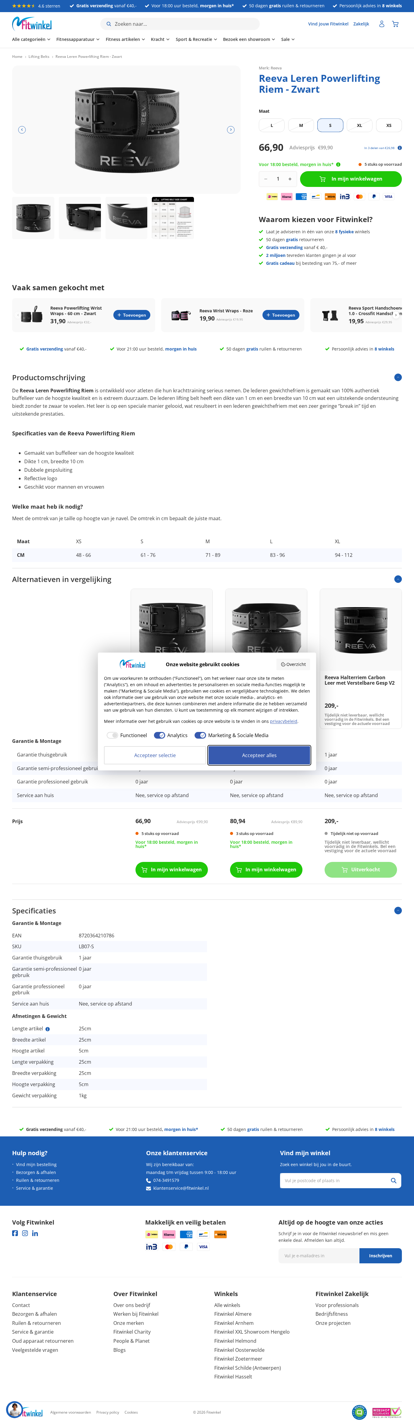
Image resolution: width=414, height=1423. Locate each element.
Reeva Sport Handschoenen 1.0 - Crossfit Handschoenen (378, 310)
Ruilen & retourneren (37, 1180)
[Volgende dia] (231, 130)
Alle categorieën (28, 39)
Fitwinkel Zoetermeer (238, 1358)
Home (17, 56)
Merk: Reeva (270, 68)
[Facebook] (15, 1233)
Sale (285, 39)
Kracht (158, 39)
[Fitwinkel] (27, 1412)
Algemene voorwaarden (70, 1412)
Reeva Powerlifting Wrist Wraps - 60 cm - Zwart (76, 310)
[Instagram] (25, 1233)
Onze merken (128, 1323)
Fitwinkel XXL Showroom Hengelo (252, 1331)
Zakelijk (361, 24)
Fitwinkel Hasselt (233, 1376)
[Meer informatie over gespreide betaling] (400, 148)
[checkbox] (125, 735)
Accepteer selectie (155, 755)
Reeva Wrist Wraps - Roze (226, 311)
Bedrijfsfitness (332, 1314)
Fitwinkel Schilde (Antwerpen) (247, 1368)
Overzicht (296, 664)
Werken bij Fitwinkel (136, 1314)
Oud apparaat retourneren (43, 1341)
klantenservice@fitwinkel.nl (181, 1188)
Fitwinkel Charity (132, 1331)
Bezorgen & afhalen (36, 1172)
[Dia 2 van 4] (80, 218)
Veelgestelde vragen (35, 1350)
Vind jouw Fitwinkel (328, 24)
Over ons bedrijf (131, 1305)
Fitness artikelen (123, 39)
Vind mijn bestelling (36, 1164)
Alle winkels (227, 1305)
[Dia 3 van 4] (126, 218)
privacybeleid (283, 721)
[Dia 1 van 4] (33, 218)
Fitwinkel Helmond (235, 1341)
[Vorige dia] (22, 130)
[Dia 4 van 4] (173, 218)
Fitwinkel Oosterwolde (239, 1350)
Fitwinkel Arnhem (234, 1323)
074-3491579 (166, 1180)
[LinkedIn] (35, 1233)
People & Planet (131, 1341)
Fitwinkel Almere (233, 1314)
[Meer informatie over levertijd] (338, 164)
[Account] (382, 24)
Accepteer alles (259, 755)
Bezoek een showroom (246, 39)
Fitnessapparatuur (75, 39)
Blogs (119, 1350)
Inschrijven (380, 1255)
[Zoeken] (393, 1180)
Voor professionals (337, 1305)
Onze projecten (333, 1323)
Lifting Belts (38, 56)
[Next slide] (395, 314)
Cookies (131, 1412)
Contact (21, 1305)
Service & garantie (34, 1188)
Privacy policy (107, 1412)
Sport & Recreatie (194, 39)
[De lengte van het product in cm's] (47, 1029)
